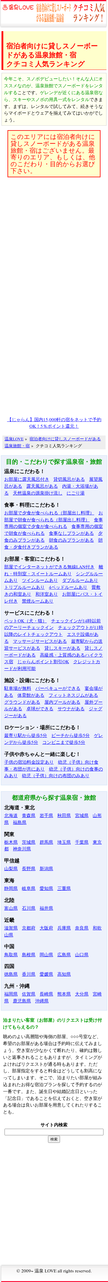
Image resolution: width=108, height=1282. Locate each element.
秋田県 (64, 815)
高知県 (64, 974)
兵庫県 (64, 928)
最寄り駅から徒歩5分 (25, 735)
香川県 (28, 974)
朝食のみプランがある (71, 540)
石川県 (28, 908)
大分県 (81, 994)
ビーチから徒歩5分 (70, 735)
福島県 (19, 822)
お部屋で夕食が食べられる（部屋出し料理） (49, 513)
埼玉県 (64, 842)
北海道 (11, 815)
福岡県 (11, 994)
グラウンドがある (22, 702)
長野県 (28, 868)
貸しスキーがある (62, 648)
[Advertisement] (54, 236)
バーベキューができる (57, 688)
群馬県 (46, 842)
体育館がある (30, 695)
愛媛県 (46, 974)
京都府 (28, 928)
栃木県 (11, 842)
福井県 (46, 908)
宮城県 (81, 815)
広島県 (64, 954)
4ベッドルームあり (68, 587)
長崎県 (46, 994)
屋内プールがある (62, 702)
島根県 (28, 954)
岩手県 (46, 815)
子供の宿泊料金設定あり (29, 762)
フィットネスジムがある (73, 695)
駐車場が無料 (17, 688)
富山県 (11, 908)
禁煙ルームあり (37, 601)
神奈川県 (22, 849)
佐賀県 (28, 994)
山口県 (81, 954)
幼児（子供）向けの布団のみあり (55, 775)
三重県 (64, 888)
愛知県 (46, 888)
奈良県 (81, 928)
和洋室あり (46, 594)
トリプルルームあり (24, 587)
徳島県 (11, 974)
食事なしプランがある (71, 533)
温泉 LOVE (45, 1271)
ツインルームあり (40, 580)
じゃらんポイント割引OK (43, 661)
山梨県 (11, 868)
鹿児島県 (22, 1001)
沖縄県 (42, 1001)
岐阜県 (28, 888)
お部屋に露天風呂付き (26, 479)
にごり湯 (76, 493)
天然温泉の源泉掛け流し (37, 493)
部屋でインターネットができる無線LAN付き (49, 567)
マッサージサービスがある (40, 641)
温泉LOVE (13, 439)
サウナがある (71, 708)
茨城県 (28, 842)
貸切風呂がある (69, 479)
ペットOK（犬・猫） (25, 621)
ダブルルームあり (80, 580)
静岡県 (11, 888)
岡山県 (46, 954)
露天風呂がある (42, 486)
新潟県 (46, 868)
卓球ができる (39, 708)
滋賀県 (11, 928)
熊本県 (64, 994)
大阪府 (46, 928)
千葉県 (81, 842)
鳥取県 (11, 954)
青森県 (28, 815)
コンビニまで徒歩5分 (63, 742)
